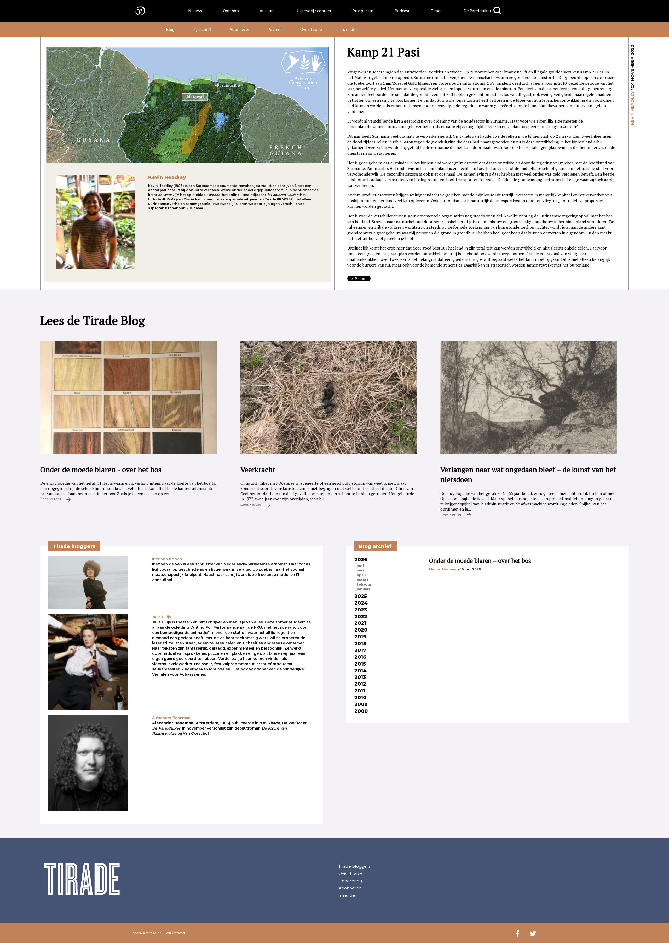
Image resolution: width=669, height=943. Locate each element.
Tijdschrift (202, 29)
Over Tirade (311, 29)
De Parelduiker (477, 11)
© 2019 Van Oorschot (169, 933)
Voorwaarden (142, 933)
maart (362, 579)
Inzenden (349, 29)
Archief (275, 29)
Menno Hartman (443, 569)
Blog (170, 29)
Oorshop (231, 11)
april (361, 575)
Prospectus (363, 11)
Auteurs (267, 11)
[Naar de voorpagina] (136, 11)
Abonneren (240, 29)
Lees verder (51, 498)
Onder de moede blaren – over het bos (480, 561)
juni (360, 565)
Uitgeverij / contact (313, 11)
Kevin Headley (632, 108)
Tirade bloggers (354, 866)
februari (365, 584)
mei (360, 570)
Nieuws (195, 11)
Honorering (350, 880)
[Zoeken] (497, 10)
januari (363, 589)
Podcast (402, 11)
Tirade (437, 11)
